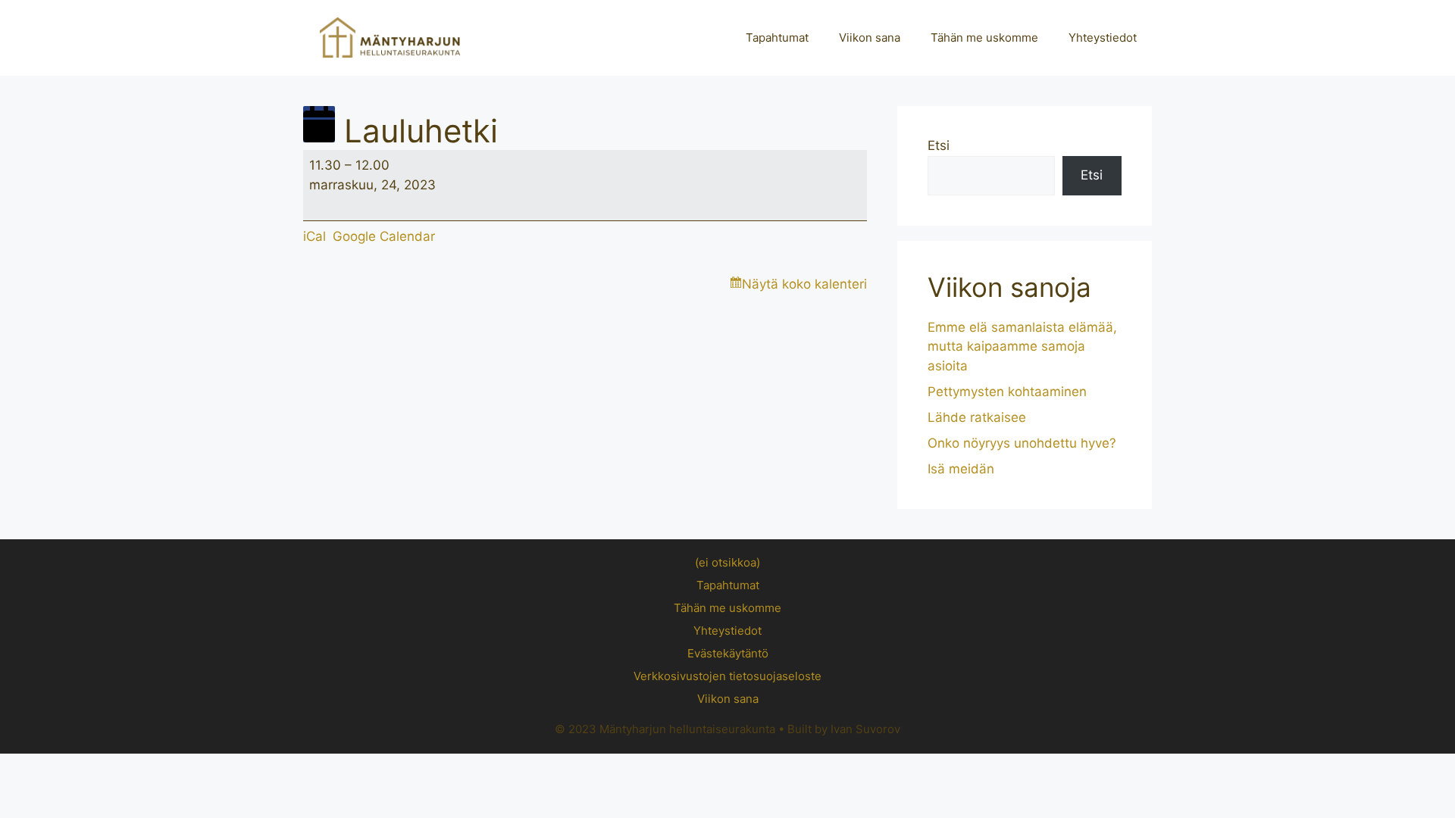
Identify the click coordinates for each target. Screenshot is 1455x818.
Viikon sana (869, 37)
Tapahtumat (777, 37)
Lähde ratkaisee (977, 417)
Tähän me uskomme (984, 37)
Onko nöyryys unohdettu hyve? (1022, 443)
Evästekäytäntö (727, 653)
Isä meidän (961, 468)
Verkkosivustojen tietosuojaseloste (727, 676)
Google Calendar (384, 236)
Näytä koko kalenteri (804, 284)
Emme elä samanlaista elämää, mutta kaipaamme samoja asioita (1022, 346)
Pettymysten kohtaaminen (1007, 391)
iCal (314, 236)
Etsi (939, 145)
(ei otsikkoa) (727, 562)
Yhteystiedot (1103, 37)
